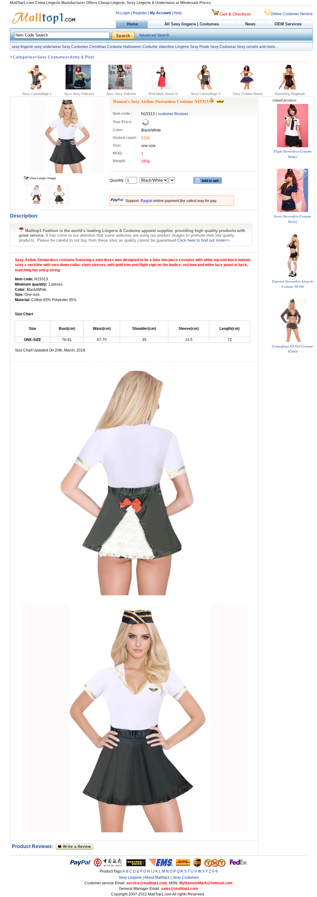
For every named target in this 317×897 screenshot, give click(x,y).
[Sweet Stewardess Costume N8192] (292, 210)
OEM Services (288, 24)
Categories (24, 57)
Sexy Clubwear (223, 47)
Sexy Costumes (75, 47)
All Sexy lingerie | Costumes (191, 24)
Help (178, 13)
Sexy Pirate (199, 47)
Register (140, 13)
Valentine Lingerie (173, 47)
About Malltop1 (157, 877)
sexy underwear (47, 47)
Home (132, 24)
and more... (268, 47)
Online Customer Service (292, 14)
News (250, 24)
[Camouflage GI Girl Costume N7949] (292, 340)
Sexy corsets (247, 47)
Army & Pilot (82, 57)
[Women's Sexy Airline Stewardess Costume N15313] (66, 172)
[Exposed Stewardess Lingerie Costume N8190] (292, 275)
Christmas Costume (105, 47)
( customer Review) (172, 114)
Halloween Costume (140, 47)
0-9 (215, 871)
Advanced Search (154, 35)
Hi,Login (123, 13)
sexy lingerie (22, 47)
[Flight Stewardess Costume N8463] (292, 146)
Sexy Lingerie (130, 877)
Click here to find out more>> (203, 240)
